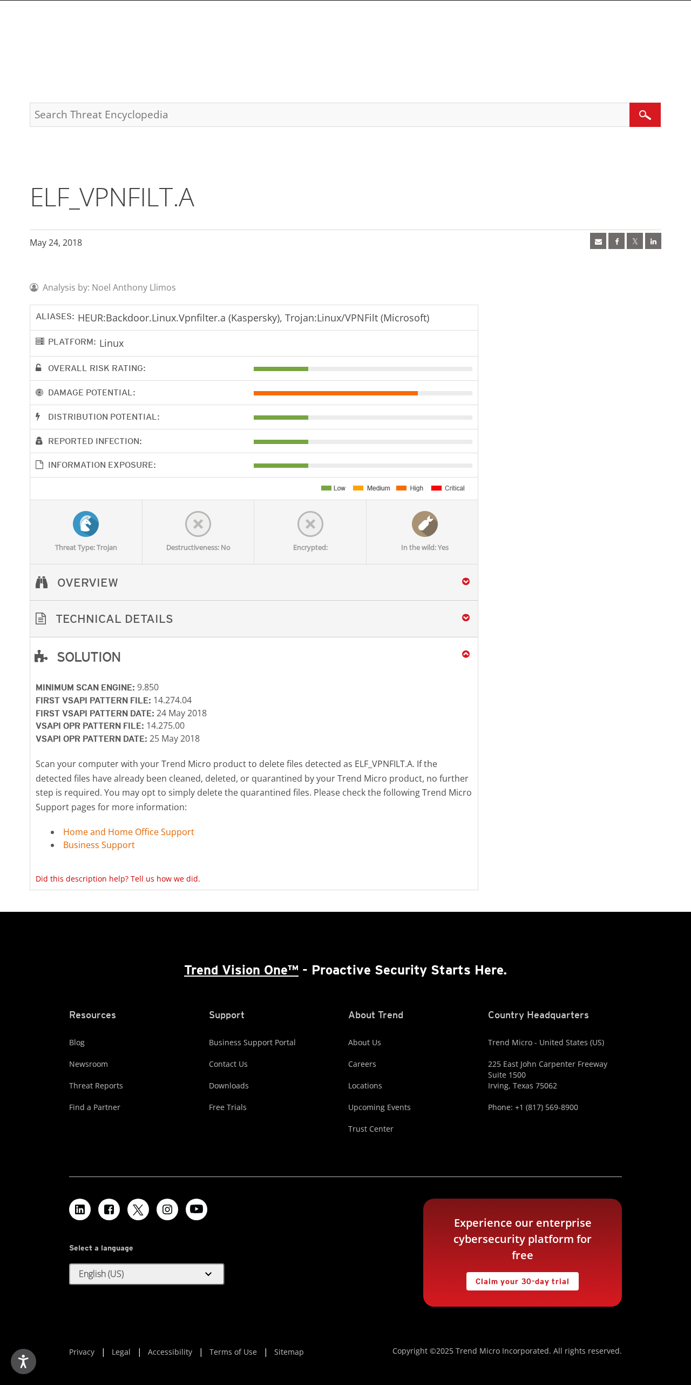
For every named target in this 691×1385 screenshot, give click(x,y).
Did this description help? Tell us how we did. (118, 878)
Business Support (99, 845)
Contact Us (228, 1064)
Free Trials (228, 1107)
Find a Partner (94, 1107)
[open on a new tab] (138, 1209)
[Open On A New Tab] (635, 241)
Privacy (81, 1352)
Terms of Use (233, 1352)
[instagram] (167, 1209)
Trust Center (371, 1129)
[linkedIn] (653, 241)
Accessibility (170, 1352)
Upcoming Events (379, 1107)
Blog (77, 1042)
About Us (364, 1042)
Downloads (229, 1085)
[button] (254, 619)
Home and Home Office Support (128, 832)
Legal (121, 1352)
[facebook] (616, 241)
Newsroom (88, 1064)
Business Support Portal (252, 1042)
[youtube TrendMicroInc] (196, 1209)
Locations (365, 1085)
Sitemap (289, 1352)
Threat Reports (96, 1085)
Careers (362, 1064)
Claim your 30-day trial (517, 1279)
